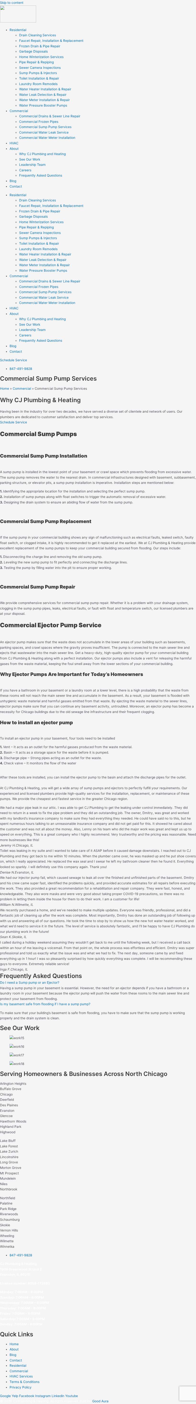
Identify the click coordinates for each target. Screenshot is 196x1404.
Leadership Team (32, 165)
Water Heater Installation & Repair (45, 89)
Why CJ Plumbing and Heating (42, 154)
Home (4, 388)
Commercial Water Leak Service (44, 132)
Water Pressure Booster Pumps (43, 105)
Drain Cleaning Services (37, 35)
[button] (98, 982)
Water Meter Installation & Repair (44, 100)
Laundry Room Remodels (38, 84)
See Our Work (29, 159)
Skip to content (11, 3)
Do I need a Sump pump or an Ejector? (29, 982)
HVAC (14, 143)
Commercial (19, 111)
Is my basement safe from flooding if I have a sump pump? (45, 1004)
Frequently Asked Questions (40, 175)
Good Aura (100, 1401)
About (14, 149)
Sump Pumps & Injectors (38, 73)
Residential (18, 30)
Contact (16, 186)
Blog (13, 181)
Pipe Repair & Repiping (36, 62)
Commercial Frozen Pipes (38, 122)
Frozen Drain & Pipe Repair (39, 46)
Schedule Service (13, 422)
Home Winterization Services (41, 57)
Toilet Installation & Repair (39, 78)
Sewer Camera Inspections (40, 68)
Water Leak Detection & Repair (42, 95)
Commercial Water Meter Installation (47, 138)
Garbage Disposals (33, 51)
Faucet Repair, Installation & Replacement (51, 41)
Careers (25, 170)
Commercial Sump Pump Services (45, 127)
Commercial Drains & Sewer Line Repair (49, 116)
